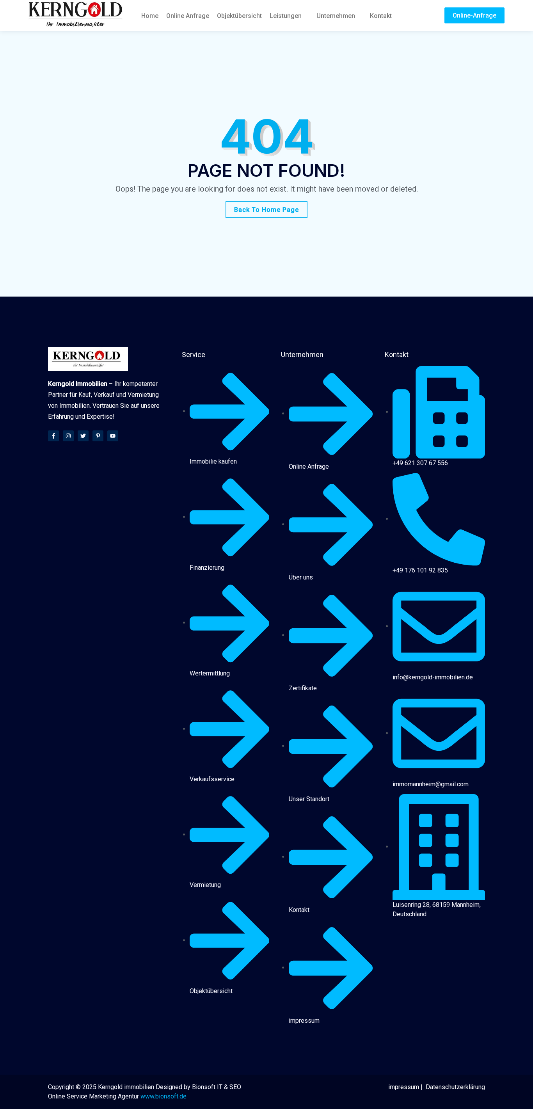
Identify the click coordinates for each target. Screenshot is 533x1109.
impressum (403, 1087)
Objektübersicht (239, 16)
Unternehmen (335, 16)
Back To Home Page (266, 209)
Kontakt (381, 16)
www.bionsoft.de (163, 1096)
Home (149, 16)
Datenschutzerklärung (455, 1087)
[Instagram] (68, 435)
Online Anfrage (187, 16)
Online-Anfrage (474, 15)
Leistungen (286, 16)
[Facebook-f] (53, 435)
